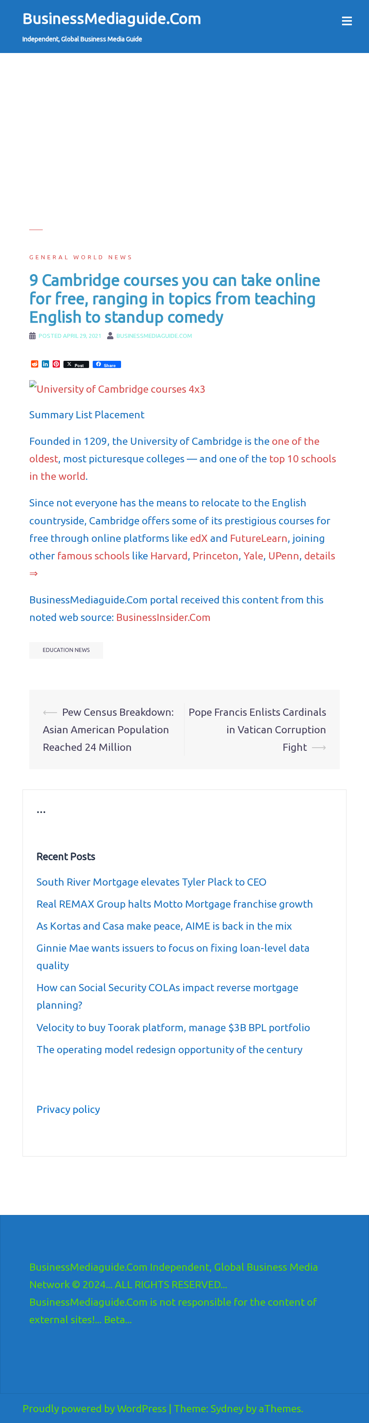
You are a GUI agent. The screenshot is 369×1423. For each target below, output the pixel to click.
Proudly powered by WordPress (94, 1408)
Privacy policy (68, 1109)
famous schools (93, 555)
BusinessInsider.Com (163, 617)
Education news (66, 650)
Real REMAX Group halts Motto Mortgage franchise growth (174, 903)
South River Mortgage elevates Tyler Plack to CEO (151, 881)
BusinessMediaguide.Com (111, 18)
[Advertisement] (184, 167)
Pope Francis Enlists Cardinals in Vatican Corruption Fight (257, 729)
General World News (81, 257)
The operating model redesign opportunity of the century (169, 1049)
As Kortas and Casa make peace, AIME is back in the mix (164, 925)
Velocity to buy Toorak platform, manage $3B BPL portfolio (173, 1027)
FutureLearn (259, 538)
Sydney (227, 1408)
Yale (253, 555)
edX (199, 538)
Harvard (169, 555)
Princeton (215, 555)
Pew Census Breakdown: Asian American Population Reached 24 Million (108, 729)
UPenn (283, 555)
